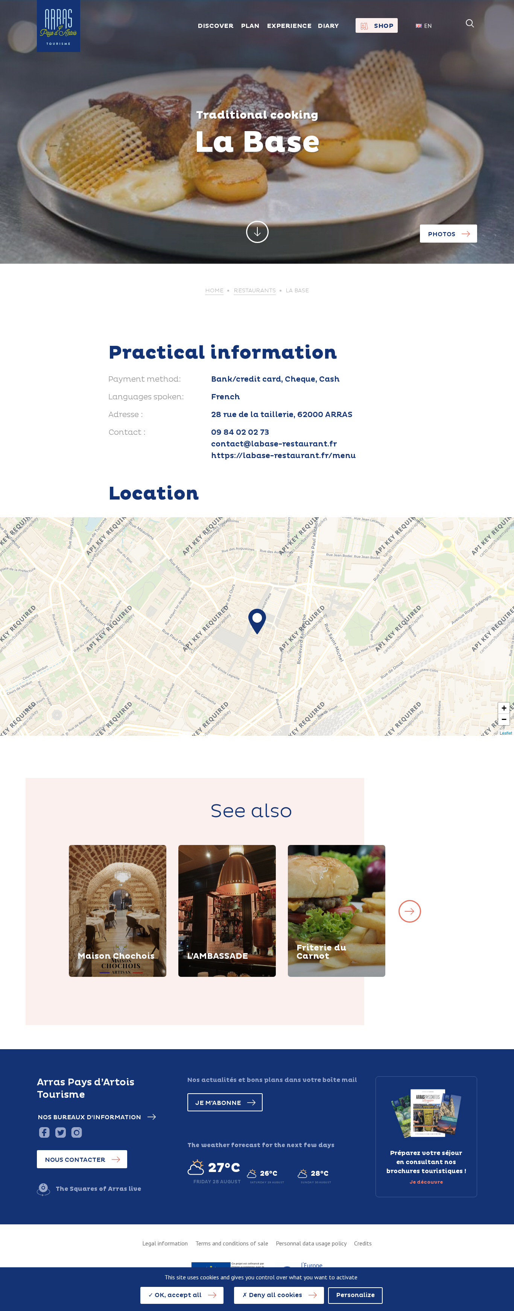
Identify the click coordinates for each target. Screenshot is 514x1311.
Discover (101, 975)
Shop (383, 26)
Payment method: (144, 379)
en (428, 25)
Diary (328, 26)
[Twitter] (60, 1132)
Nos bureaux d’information (89, 1117)
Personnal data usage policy (311, 1243)
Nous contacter (75, 1160)
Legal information (165, 1243)
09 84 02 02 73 (240, 432)
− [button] (504, 719)
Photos (441, 234)
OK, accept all (177, 1295)
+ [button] (504, 708)
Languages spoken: (146, 397)
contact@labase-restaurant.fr (274, 444)
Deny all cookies (274, 1295)
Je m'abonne (218, 1103)
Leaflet (506, 733)
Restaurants (255, 291)
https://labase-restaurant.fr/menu (283, 455)
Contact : (127, 432)
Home (214, 291)
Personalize (355, 1295)
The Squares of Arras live (98, 1189)
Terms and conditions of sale (231, 1243)
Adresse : (125, 414)
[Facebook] (44, 1132)
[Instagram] (76, 1132)
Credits (363, 1243)
